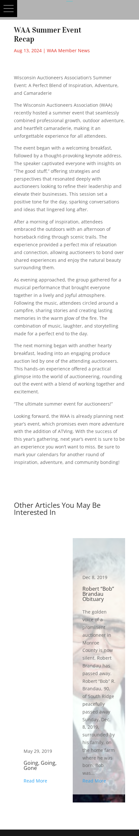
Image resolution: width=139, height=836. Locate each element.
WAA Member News (68, 50)
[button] (8, 8)
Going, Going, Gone (40, 666)
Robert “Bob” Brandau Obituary (99, 666)
